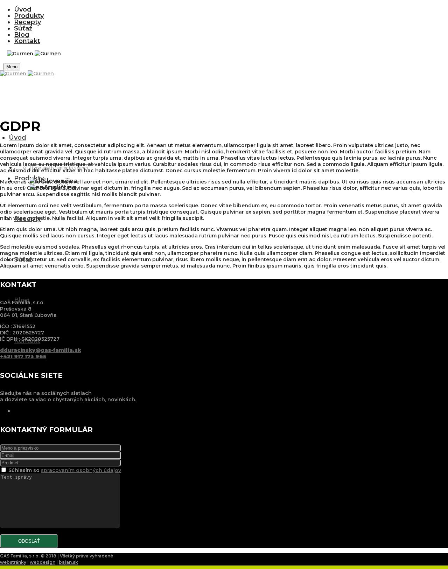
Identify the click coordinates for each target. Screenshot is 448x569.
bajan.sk (68, 562)
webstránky (13, 562)
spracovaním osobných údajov (81, 470)
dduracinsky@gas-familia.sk (40, 350)
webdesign (42, 562)
